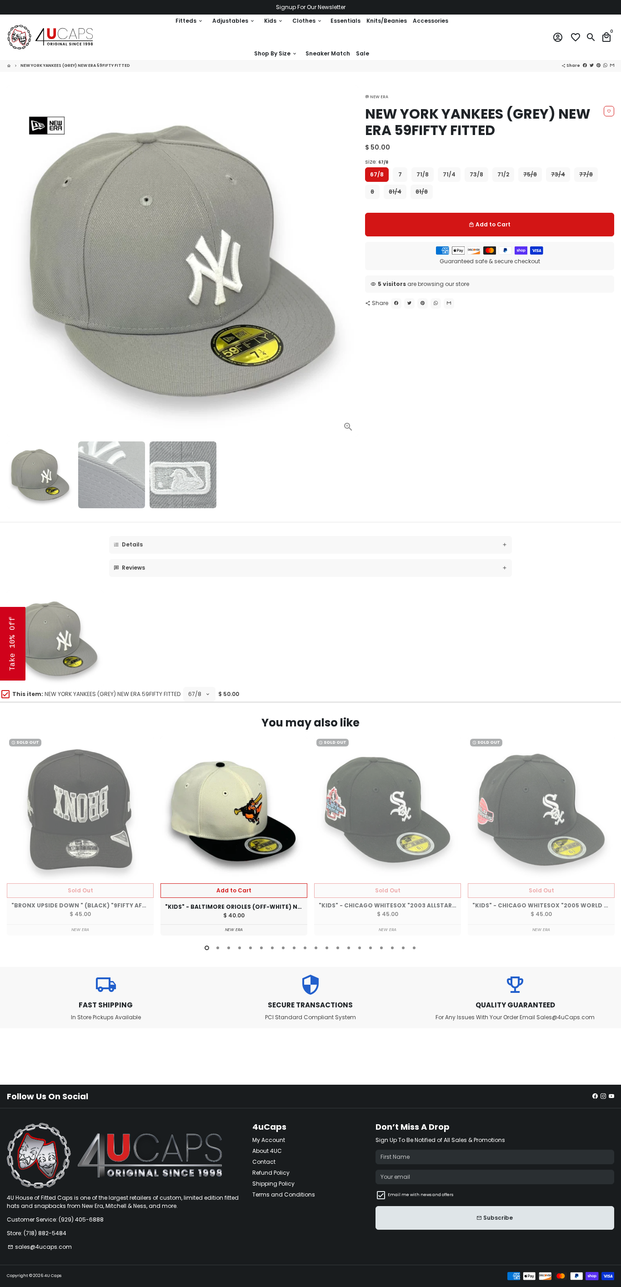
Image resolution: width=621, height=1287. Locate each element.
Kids (273, 21)
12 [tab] (327, 948)
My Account (268, 1140)
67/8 (377, 174)
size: (376, 161)
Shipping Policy (273, 1183)
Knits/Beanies (386, 21)
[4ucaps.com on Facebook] (595, 1096)
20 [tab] (414, 948)
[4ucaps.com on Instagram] (603, 1096)
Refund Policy (271, 1173)
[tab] (310, 545)
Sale (362, 53)
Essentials (346, 21)
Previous (15, 837)
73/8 (476, 174)
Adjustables (233, 21)
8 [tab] (283, 948)
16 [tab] (370, 948)
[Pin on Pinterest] (422, 303)
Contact (263, 1162)
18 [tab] (392, 948)
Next (348, 261)
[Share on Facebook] (396, 303)
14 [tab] (348, 948)
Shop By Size (275, 53)
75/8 (530, 174)
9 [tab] (294, 948)
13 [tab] (338, 948)
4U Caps (52, 1275)
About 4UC (267, 1151)
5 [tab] (250, 948)
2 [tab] (217, 948)
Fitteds (189, 21)
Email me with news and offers (420, 1194)
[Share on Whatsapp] (436, 303)
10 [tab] (305, 948)
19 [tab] (403, 948)
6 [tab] (261, 948)
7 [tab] (272, 948)
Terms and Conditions (283, 1194)
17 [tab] (381, 948)
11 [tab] (316, 948)
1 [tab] (207, 948)
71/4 (449, 174)
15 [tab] (359, 948)
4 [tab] (239, 948)
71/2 (503, 174)
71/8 (422, 174)
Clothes (307, 21)
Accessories (430, 21)
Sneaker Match (327, 53)
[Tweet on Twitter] (409, 303)
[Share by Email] (449, 303)
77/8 (586, 174)
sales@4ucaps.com (40, 1247)
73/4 (558, 174)
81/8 (422, 191)
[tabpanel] (80, 836)
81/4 (395, 191)
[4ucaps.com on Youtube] (611, 1096)
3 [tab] (228, 948)
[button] (12, 644)
